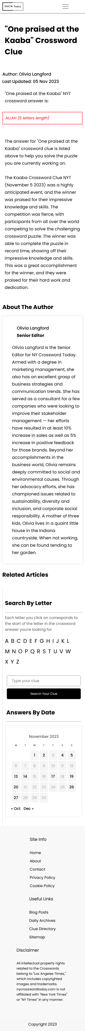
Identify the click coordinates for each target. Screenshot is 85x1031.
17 (53, 776)
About (35, 861)
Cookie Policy (42, 886)
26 (71, 787)
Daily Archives (42, 920)
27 (16, 797)
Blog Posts (38, 912)
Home (35, 852)
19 (72, 776)
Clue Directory (42, 929)
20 (16, 787)
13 (16, 776)
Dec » (29, 808)
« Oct (16, 808)
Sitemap (37, 937)
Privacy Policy (42, 877)
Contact (37, 869)
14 (25, 776)
